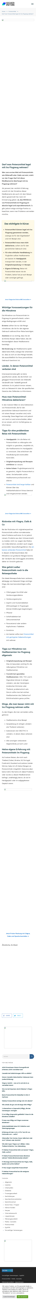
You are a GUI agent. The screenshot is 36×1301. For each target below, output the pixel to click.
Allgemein (8, 1182)
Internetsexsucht (11, 1213)
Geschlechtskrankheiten (13, 1199)
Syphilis (7, 1227)
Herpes (7, 1210)
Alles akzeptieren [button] (22, 1296)
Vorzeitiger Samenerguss (13, 1230)
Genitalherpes (10, 1196)
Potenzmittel (9, 1224)
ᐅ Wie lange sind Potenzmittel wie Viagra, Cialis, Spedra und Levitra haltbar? (18, 1000)
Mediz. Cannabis (10, 1222)
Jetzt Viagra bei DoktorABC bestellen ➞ (18, 299)
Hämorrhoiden (10, 1207)
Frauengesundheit (11, 1193)
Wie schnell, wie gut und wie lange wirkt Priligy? (17, 1105)
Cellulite (8, 1185)
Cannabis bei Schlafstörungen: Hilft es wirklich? (17, 1073)
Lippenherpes (9, 1216)
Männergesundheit (11, 1219)
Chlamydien (9, 1188)
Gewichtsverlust (10, 1202)
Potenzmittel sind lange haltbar (18, 484)
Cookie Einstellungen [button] (9, 1296)
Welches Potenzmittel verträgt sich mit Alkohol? (17, 1101)
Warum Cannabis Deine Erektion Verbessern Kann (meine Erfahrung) (18, 959)
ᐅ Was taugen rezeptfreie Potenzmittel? (18, 980)
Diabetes (8, 1191)
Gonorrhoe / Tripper (12, 1205)
